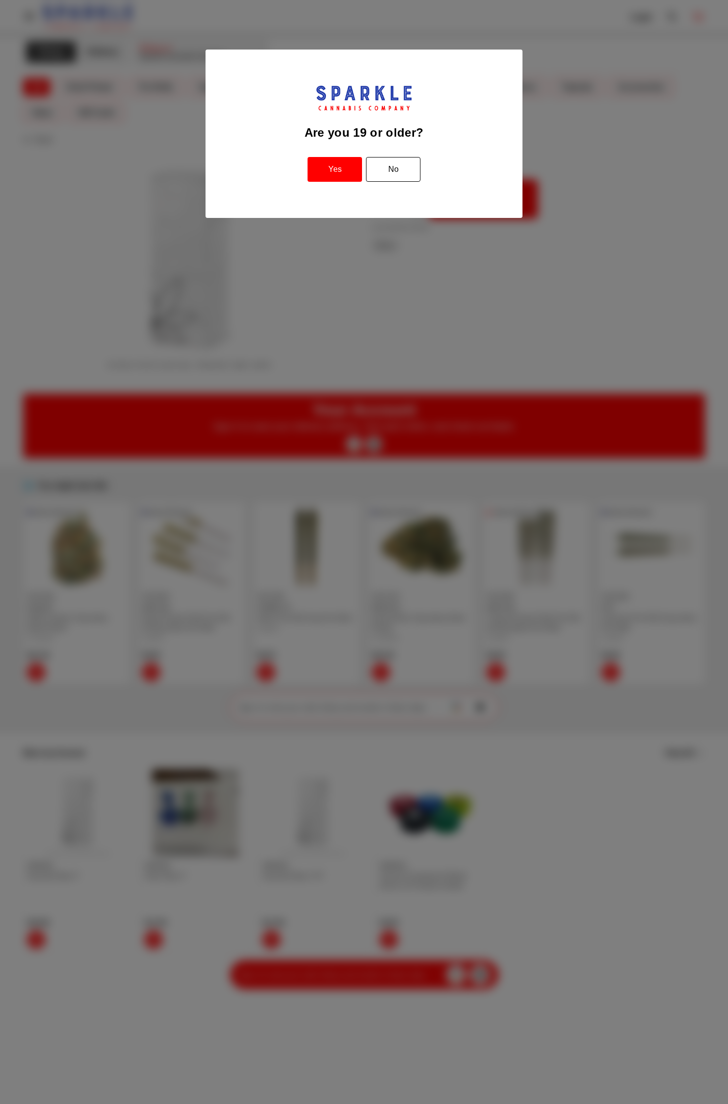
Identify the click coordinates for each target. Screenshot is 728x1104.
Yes (335, 169)
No (393, 169)
